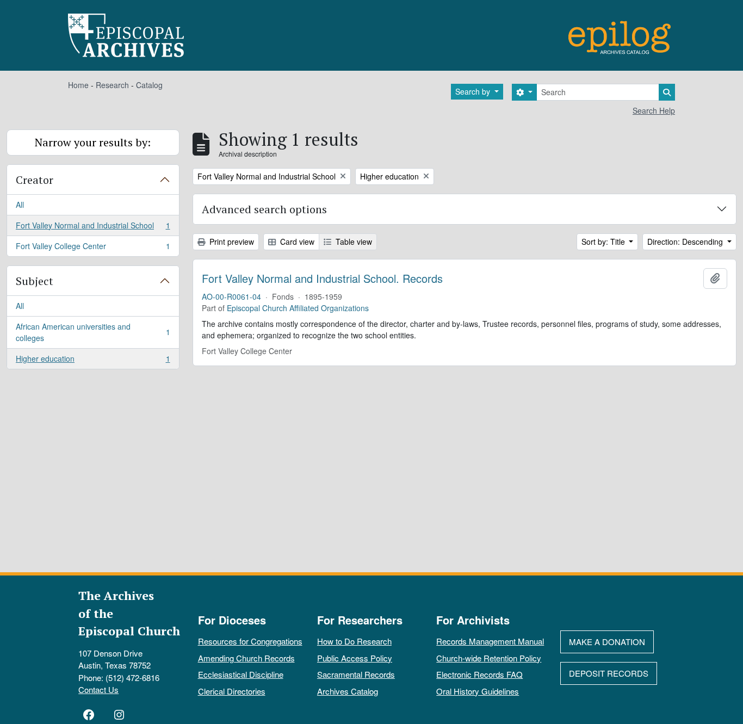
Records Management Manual (490, 641)
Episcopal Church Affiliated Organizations (298, 307)
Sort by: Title (604, 241)
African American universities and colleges (92, 332)
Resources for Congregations (250, 641)
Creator (34, 179)
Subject (34, 281)
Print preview (230, 241)
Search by (473, 91)
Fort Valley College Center (92, 248)
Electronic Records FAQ (479, 674)
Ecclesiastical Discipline (240, 674)
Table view (352, 241)
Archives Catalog (347, 691)
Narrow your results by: (93, 142)
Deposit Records (608, 673)
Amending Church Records (246, 658)
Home (78, 84)
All (20, 204)
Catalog (149, 84)
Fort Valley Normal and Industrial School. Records (322, 278)
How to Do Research (354, 641)
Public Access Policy (354, 658)
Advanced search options (264, 209)
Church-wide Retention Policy (488, 658)
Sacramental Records (356, 674)
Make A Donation (607, 641)
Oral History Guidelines (477, 691)
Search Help (654, 110)
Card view (296, 241)
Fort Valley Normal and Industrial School (92, 228)
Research (112, 84)
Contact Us (98, 689)
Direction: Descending (686, 241)
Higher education (92, 361)
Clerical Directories (231, 691)
